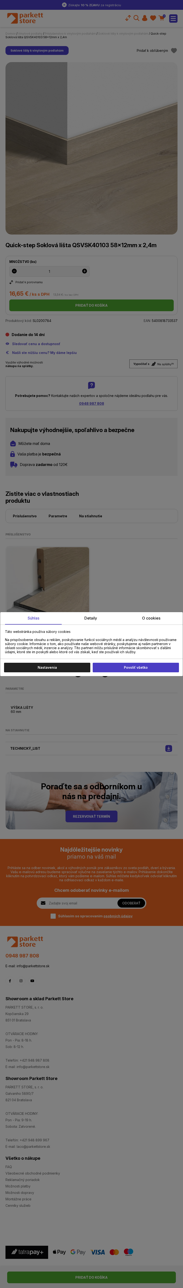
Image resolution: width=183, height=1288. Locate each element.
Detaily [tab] (90, 618)
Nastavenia (47, 667)
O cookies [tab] (151, 618)
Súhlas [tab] (33, 618)
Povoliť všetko (136, 667)
